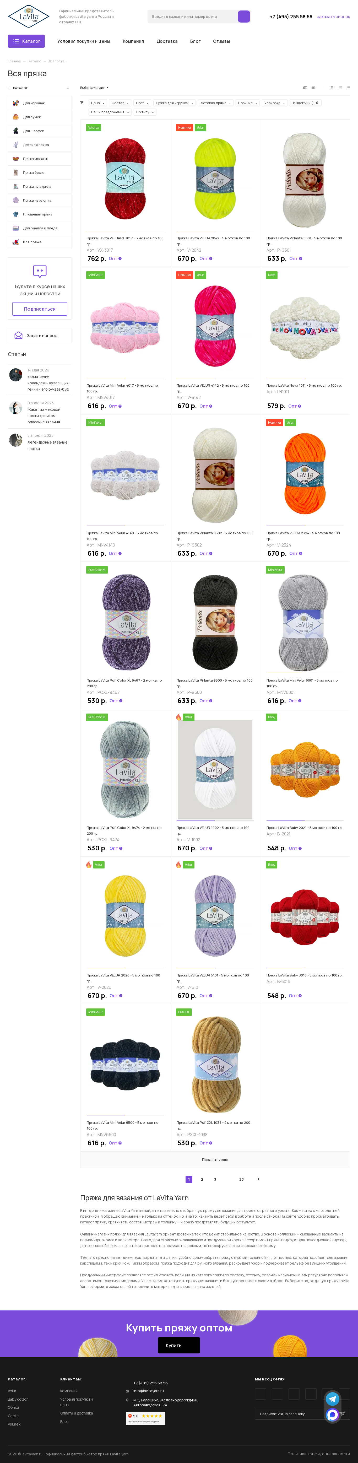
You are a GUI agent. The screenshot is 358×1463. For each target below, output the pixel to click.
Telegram (277, 1394)
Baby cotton (18, 1399)
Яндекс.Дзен (344, 1394)
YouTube (294, 1394)
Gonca (13, 1407)
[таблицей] (348, 88)
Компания (69, 1390)
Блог (64, 1421)
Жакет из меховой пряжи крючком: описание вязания (44, 415)
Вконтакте (260, 1394)
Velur (12, 1390)
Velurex (14, 1424)
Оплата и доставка (76, 1413)
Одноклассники (311, 1394)
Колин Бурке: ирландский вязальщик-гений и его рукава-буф (49, 382)
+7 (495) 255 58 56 (291, 16)
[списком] (340, 88)
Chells (13, 1415)
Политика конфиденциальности (319, 1453)
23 (241, 1179)
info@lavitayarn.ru (148, 1391)
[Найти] (244, 16)
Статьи (17, 354)
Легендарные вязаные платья (48, 445)
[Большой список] (313, 88)
